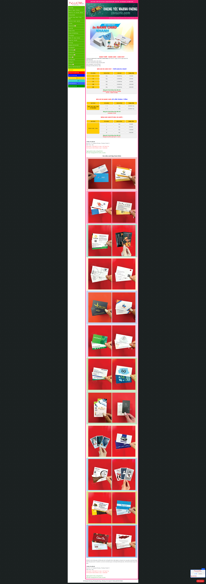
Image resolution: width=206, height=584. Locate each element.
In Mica (70, 57)
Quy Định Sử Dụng (72, 78)
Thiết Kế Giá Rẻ (72, 25)
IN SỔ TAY (117, 1)
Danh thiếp (71, 7)
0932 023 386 (95, 148)
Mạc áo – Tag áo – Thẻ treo (74, 10)
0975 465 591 (95, 146)
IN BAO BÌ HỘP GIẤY (110, 1)
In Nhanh (70, 64)
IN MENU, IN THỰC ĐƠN (73, 45)
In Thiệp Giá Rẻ (72, 59)
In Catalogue (71, 35)
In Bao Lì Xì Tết (72, 30)
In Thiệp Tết (71, 62)
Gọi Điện (195, 573)
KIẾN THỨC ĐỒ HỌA (100, 1)
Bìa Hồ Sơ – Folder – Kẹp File (74, 21)
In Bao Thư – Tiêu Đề (73, 40)
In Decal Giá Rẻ (72, 15)
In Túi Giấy (71, 42)
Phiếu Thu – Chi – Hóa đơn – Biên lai (76, 12)
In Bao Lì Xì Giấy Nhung (73, 33)
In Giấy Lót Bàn (72, 52)
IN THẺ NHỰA (123, 1)
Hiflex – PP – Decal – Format (74, 38)
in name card (93, 58)
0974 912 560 (98, 152)
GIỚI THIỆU (93, 1)
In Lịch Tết (71, 28)
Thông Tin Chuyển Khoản (74, 72)
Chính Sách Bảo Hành (73, 80)
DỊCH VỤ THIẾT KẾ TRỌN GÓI (74, 66)
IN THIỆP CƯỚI (130, 1)
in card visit (102, 561)
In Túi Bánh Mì (71, 47)
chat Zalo (200, 573)
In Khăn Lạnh (71, 54)
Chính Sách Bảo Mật (73, 86)
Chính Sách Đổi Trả (73, 83)
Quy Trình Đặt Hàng (73, 75)
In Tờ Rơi (70, 23)
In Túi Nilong (71, 50)
